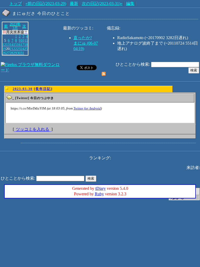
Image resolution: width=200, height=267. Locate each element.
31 (22, 53)
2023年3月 (15, 26)
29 (15, 53)
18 (26, 45)
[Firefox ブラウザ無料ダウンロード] (31, 70)
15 (15, 45)
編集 (130, 3)
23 (19, 49)
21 (11, 49)
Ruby (99, 194)
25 (26, 49)
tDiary (100, 188)
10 (22, 40)
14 (11, 45)
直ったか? (82, 37)
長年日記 (43, 89)
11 (26, 40)
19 (4, 49)
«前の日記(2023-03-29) (46, 3)
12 (4, 45)
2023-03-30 (23, 89)
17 (22, 45)
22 (15, 49)
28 (11, 53)
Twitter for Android (87, 108)
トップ (15, 3)
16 (19, 45)
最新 (74, 3)
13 (8, 45)
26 (4, 53)
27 (8, 53)
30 (19, 53)
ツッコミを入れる (32, 129)
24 (22, 49)
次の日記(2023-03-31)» (102, 3)
